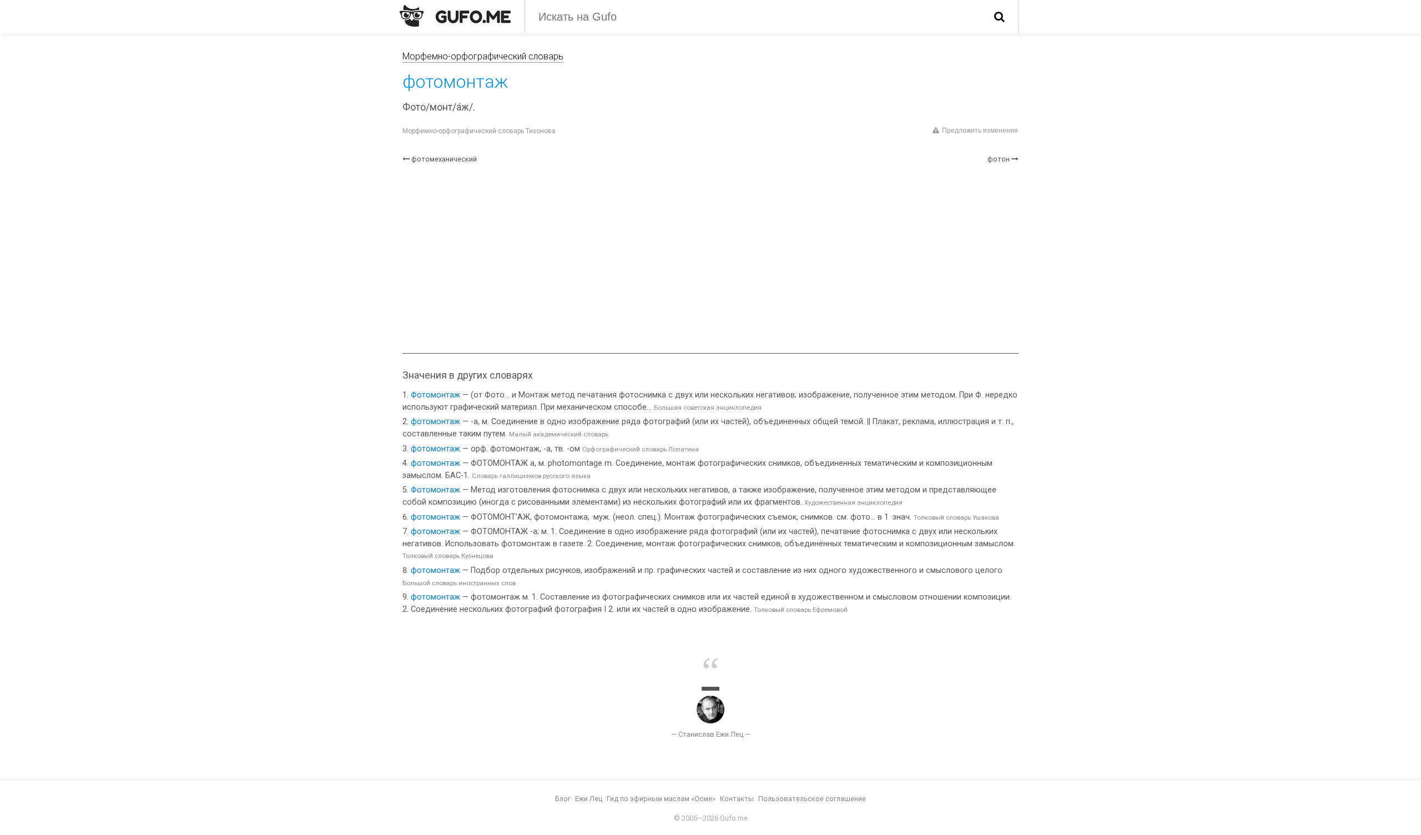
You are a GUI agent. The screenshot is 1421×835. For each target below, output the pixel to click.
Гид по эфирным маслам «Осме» (661, 798)
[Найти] (999, 16)
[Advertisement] (710, 258)
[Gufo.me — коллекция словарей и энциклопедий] (455, 15)
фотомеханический (444, 159)
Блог (563, 798)
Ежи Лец (588, 798)
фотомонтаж (435, 421)
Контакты (737, 798)
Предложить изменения (980, 130)
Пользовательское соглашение (812, 798)
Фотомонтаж (435, 395)
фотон (998, 159)
